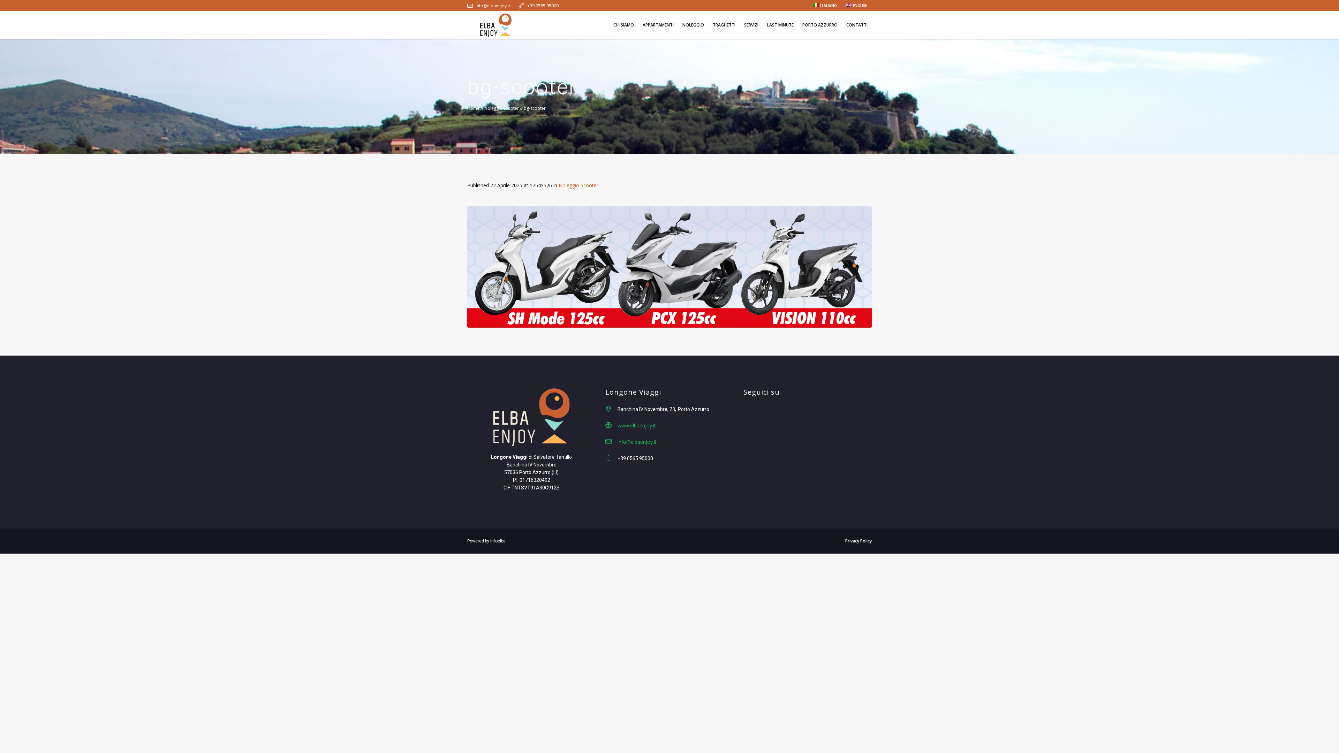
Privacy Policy (858, 541)
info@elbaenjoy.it (493, 6)
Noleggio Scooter (501, 108)
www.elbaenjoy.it (637, 425)
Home (473, 108)
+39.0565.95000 (543, 6)
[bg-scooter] (669, 267)
